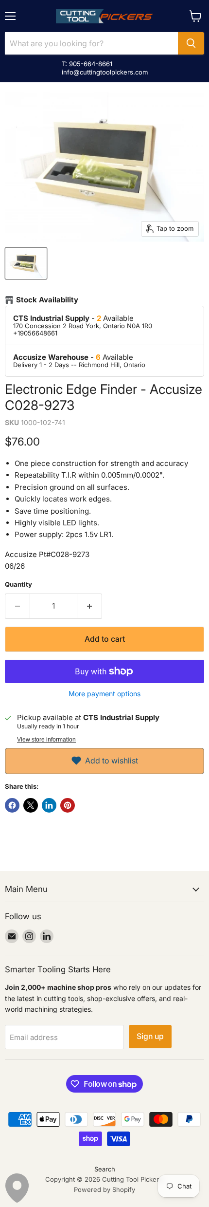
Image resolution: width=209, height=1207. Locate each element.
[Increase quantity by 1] (89, 606)
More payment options (104, 694)
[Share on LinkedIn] (49, 805)
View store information (46, 739)
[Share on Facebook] (12, 805)
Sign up (150, 1036)
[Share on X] (30, 805)
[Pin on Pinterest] (67, 805)
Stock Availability (47, 300)
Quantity (18, 584)
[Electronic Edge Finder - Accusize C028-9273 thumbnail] (26, 263)
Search (104, 1169)
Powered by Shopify (104, 1189)
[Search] (191, 43)
